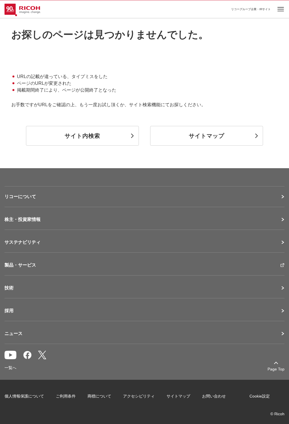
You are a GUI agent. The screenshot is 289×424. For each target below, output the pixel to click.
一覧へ (10, 367)
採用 (9, 310)
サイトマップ (178, 396)
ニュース (14, 333)
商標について (99, 396)
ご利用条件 (66, 396)
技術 (9, 288)
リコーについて (20, 196)
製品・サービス (20, 265)
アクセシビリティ (139, 396)
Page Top (276, 369)
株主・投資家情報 (23, 219)
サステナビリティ (23, 242)
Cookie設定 (259, 396)
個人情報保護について (24, 396)
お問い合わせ (214, 396)
